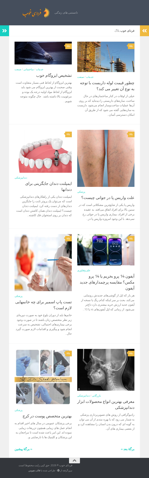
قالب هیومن (34, 470)
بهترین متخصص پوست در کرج (47, 416)
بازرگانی (96, 395)
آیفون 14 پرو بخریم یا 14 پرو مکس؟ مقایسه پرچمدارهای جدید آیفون (107, 282)
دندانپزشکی (21, 177)
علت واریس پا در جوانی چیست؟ (107, 197)
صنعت (18, 69)
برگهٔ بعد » (127, 449)
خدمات (39, 69)
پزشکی (81, 191)
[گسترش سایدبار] (4, 30)
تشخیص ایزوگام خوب (54, 75)
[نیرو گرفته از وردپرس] (58, 470)
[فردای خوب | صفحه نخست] (28, 12)
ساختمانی (28, 69)
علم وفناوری (83, 270)
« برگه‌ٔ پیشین (23, 449)
